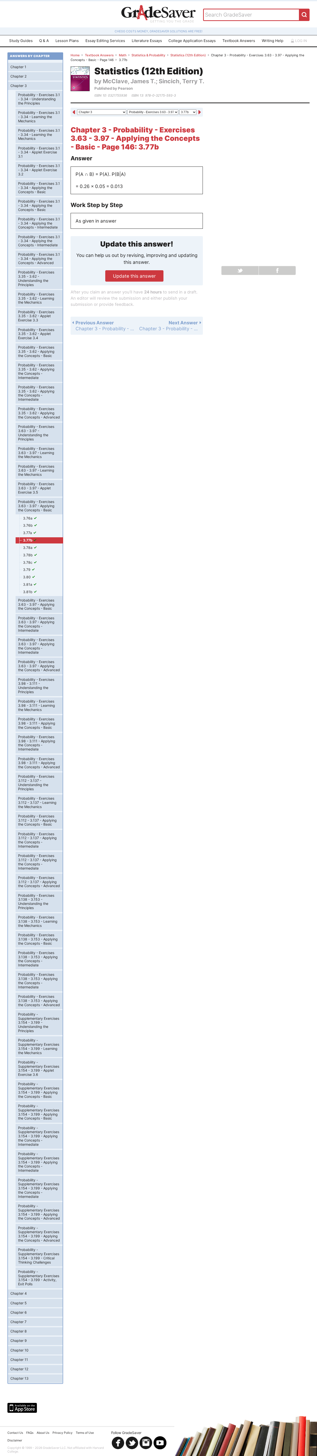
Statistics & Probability (148, 55)
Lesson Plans (67, 40)
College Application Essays (192, 40)
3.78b (28, 555)
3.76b (28, 525)
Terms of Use (85, 1433)
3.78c (28, 562)
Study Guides (21, 40)
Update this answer (134, 276)
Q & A (44, 40)
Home (75, 55)
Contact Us (15, 1433)
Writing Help (272, 40)
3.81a (28, 584)
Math (123, 55)
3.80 (27, 577)
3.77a (28, 533)
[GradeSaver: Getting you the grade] (158, 14)
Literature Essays (147, 40)
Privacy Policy (63, 1433)
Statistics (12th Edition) (188, 55)
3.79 (27, 569)
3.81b (28, 592)
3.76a (28, 518)
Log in (300, 41)
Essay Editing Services (105, 40)
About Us (43, 1433)
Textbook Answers (238, 40)
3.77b (28, 540)
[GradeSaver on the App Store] (22, 1408)
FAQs (29, 1433)
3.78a (28, 547)
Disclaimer (14, 1440)
